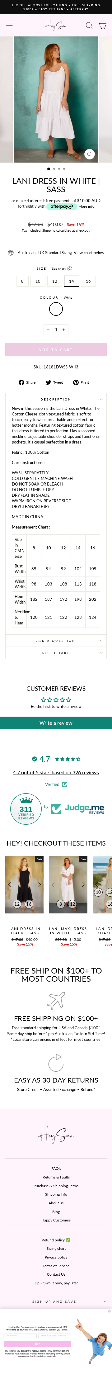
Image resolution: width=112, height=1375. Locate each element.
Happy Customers (56, 1220)
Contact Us (56, 1274)
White (56, 309)
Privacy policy (56, 1257)
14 (71, 281)
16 (88, 281)
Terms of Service (56, 1266)
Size (52, 268)
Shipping (48, 230)
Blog (56, 1211)
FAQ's (56, 1168)
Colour (56, 297)
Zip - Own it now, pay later (56, 1283)
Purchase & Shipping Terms (56, 1185)
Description (56, 399)
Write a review (56, 723)
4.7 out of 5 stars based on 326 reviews (56, 772)
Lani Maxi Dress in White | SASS (68, 931)
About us (56, 1203)
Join (37, 1343)
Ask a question (56, 640)
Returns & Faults (56, 1177)
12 (54, 281)
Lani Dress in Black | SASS (24, 931)
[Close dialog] (109, 1311)
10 (37, 281)
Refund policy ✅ (56, 1240)
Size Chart (56, 653)
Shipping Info (56, 1194)
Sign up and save (54, 1301)
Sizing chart (56, 1248)
